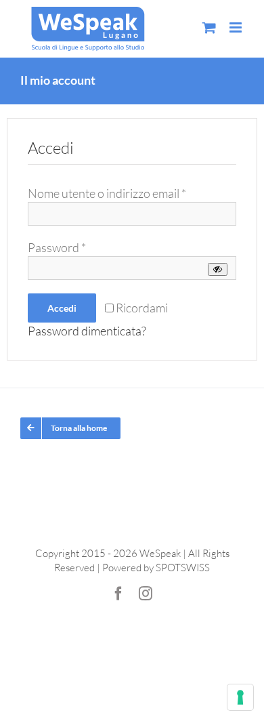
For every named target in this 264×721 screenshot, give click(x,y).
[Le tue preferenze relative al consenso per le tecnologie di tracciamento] (240, 697)
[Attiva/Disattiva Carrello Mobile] (209, 27)
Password (57, 247)
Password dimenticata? (87, 330)
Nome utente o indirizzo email (107, 193)
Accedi (61, 308)
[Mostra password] (217, 269)
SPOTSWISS (183, 567)
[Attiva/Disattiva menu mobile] (236, 27)
